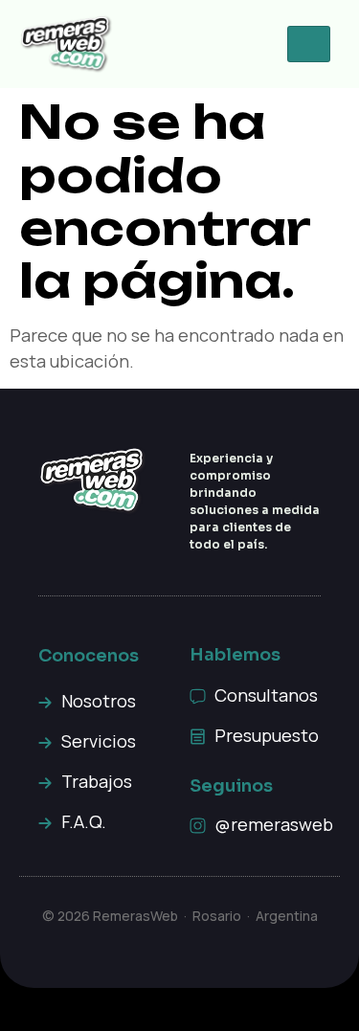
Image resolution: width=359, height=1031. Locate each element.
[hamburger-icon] (308, 44)
